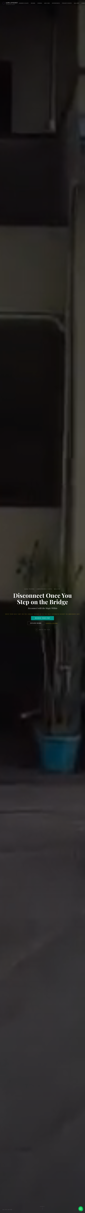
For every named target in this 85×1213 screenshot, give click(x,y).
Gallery (76, 3)
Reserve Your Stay (42, 618)
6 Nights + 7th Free (52, 623)
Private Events (67, 3)
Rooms (33, 3)
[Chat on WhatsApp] (80, 1208)
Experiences (56, 3)
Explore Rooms (35, 623)
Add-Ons (47, 3)
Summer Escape (24, 3)
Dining (40, 3)
